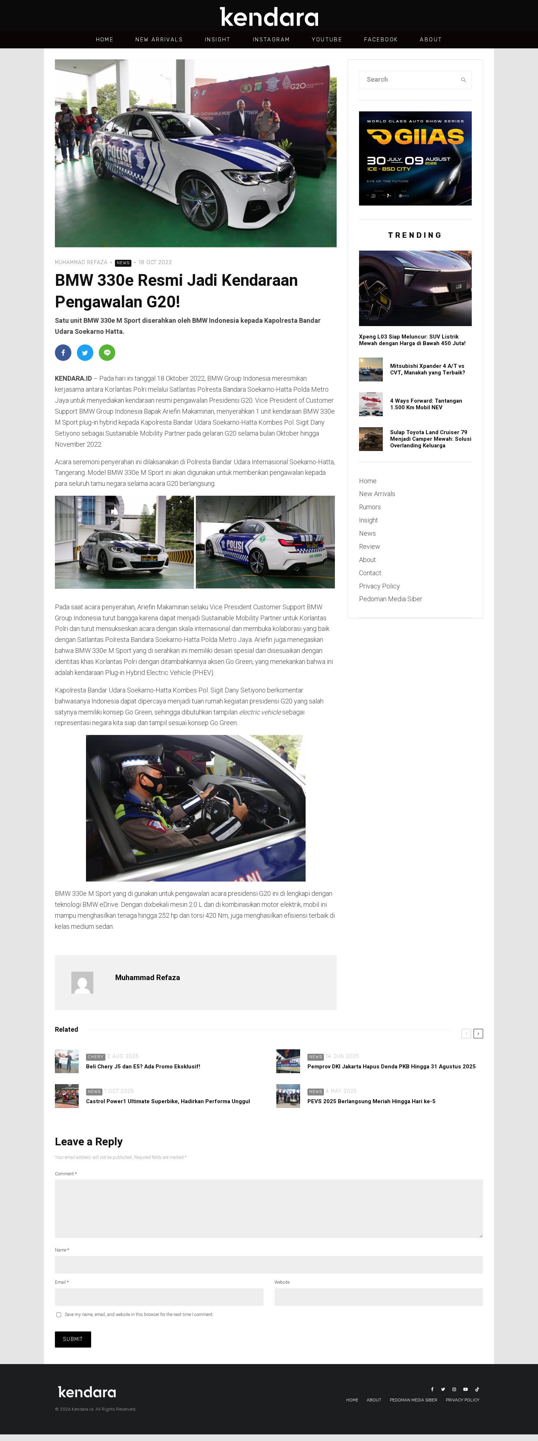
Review (369, 546)
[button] (125, 543)
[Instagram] (454, 1389)
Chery (96, 1056)
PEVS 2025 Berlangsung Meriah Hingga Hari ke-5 (371, 1101)
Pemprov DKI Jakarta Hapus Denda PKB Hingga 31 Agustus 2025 (391, 1066)
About (431, 39)
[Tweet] (85, 352)
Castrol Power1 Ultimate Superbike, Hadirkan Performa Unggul (168, 1101)
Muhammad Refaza (81, 262)
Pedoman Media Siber (390, 599)
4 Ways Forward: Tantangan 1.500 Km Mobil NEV (426, 404)
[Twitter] (443, 1389)
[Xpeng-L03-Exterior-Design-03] (415, 288)
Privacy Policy (379, 586)
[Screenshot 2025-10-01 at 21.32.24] (67, 1096)
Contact (370, 573)
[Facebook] (432, 1389)
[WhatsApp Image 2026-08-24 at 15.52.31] (371, 404)
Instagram (271, 39)
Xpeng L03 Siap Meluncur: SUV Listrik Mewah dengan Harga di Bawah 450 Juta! (412, 340)
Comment (66, 1173)
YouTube (327, 39)
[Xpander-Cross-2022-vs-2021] (371, 369)
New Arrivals (159, 39)
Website (281, 1282)
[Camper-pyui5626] (371, 439)
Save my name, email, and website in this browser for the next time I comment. (139, 1314)
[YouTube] (465, 1389)
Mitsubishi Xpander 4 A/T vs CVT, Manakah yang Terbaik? (427, 369)
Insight (218, 39)
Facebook (381, 39)
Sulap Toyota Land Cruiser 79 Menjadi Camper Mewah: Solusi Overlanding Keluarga (430, 439)
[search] (463, 80)
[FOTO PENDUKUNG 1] (288, 1096)
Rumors (370, 507)
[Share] (63, 352)
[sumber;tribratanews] (288, 1061)
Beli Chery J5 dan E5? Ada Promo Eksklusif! (143, 1066)
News (123, 263)
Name (62, 1250)
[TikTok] (477, 1389)
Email (62, 1282)
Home (105, 39)
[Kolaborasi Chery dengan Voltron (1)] (67, 1061)
